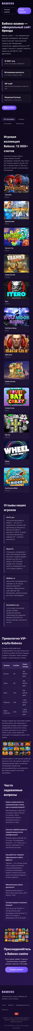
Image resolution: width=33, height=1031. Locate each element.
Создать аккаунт (16, 970)
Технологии (20, 123)
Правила (10, 1005)
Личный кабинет (7, 11)
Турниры (21, 119)
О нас (4, 1005)
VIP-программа (9, 119)
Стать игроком (23, 11)
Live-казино (7, 123)
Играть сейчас (9, 108)
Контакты (5, 1009)
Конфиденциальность (23, 1005)
